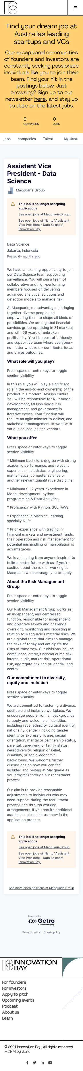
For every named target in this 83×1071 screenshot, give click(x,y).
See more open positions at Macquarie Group (41, 888)
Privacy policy (31, 932)
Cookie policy (52, 932)
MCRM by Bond (17, 1051)
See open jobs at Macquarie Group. (44, 214)
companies (27, 139)
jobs (7, 139)
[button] (41, 368)
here (40, 99)
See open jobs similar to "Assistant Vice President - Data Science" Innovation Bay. (44, 224)
